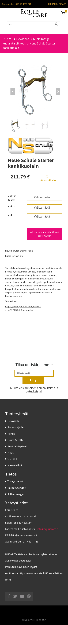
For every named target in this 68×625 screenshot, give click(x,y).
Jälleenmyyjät (16, 494)
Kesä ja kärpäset (17, 446)
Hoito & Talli (15, 440)
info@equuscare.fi (47, 529)
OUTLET (12, 459)
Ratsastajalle (15, 427)
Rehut (11, 433)
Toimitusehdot (16, 487)
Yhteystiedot (15, 481)
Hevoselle (13, 421)
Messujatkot (14, 465)
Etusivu (7, 39)
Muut (10, 452)
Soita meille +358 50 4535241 (16, 4)
